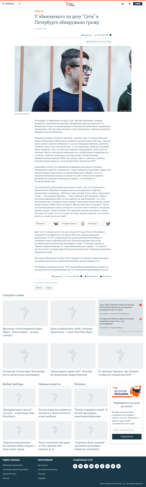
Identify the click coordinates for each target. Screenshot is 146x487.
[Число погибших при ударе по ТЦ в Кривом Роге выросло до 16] (55, 430)
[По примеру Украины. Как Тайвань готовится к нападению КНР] (120, 356)
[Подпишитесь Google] (75, 466)
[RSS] (107, 466)
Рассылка (42, 474)
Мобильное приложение (13, 465)
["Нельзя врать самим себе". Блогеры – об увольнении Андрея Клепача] (73, 356)
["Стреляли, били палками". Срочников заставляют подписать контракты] (90, 430)
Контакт (6, 478)
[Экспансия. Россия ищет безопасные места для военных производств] (25, 356)
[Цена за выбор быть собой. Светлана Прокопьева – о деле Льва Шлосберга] (73, 313)
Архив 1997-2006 (9, 474)
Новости (39, 11)
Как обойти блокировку (47, 470)
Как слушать (43, 465)
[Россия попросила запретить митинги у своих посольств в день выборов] (55, 397)
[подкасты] (129, 4)
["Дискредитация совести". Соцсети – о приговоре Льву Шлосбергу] (19, 397)
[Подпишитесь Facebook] (80, 466)
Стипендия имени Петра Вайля (15, 470)
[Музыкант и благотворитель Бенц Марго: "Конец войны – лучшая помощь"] (25, 313)
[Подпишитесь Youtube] (91, 466)
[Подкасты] (113, 466)
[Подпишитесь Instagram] (102, 466)
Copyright (42, 478)
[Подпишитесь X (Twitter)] (86, 466)
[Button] (86, 35)
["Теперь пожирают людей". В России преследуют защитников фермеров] (90, 397)
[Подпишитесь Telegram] (97, 466)
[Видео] (122, 4)
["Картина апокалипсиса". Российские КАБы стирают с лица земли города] (19, 430)
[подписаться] (118, 466)
